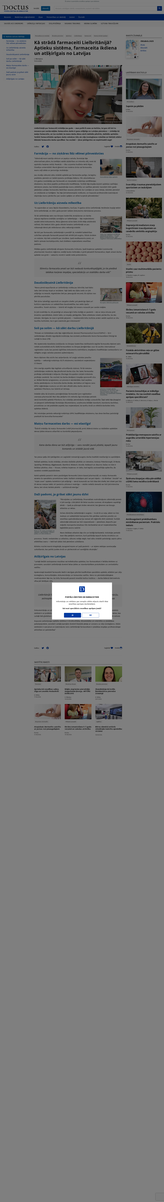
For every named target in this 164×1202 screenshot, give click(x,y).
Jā (72, 615)
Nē (90, 615)
